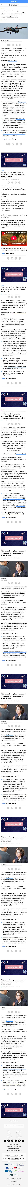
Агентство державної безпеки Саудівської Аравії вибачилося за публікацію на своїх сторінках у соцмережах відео (14, 653)
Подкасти (9, 1136)
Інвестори (18, 1133)
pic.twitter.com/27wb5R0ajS (14, 450)
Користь (9, 1134)
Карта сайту (19, 1136)
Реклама (19, 1134)
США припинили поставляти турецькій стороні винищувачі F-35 (15, 507)
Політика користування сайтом (14, 1146)
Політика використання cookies (14, 1150)
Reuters (22, 478)
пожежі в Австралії (14, 248)
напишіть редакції (14, 1181)
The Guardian (9, 592)
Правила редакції (14, 1144)
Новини (9, 1131)
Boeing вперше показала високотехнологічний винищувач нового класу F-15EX (15, 103)
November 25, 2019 (21, 453)
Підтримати (14, 1)
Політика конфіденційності (14, 1148)
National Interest (12, 60)
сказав (23, 485)
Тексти (9, 1133)
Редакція (19, 1131)
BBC (24, 189)
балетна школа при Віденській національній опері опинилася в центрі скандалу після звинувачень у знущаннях (14, 638)
